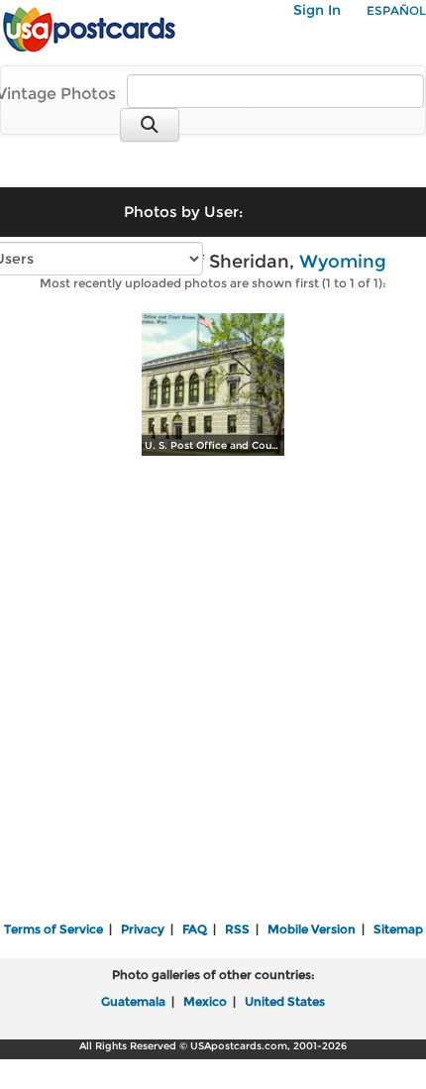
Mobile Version (311, 929)
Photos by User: (183, 211)
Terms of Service (53, 929)
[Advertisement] (213, 691)
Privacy (142, 929)
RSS (237, 929)
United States (285, 1001)
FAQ (194, 929)
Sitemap (398, 929)
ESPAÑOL (396, 10)
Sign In (317, 10)
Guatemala (133, 1001)
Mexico (205, 1001)
